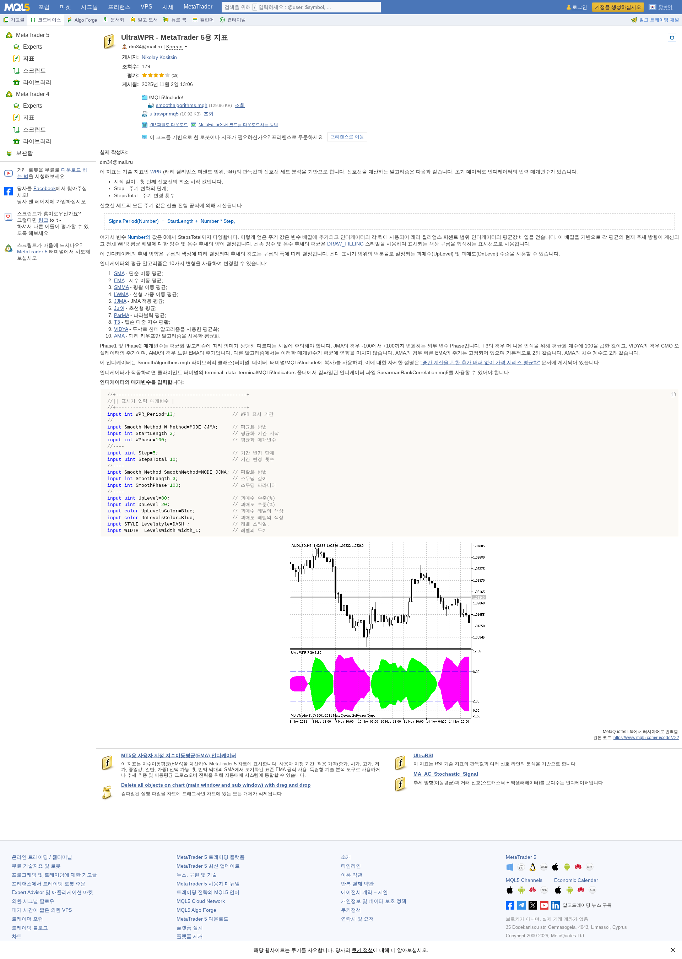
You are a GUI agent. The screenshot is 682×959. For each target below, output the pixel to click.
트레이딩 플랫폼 (211, 857)
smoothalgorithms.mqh (181, 105)
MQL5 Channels (524, 880)
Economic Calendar (576, 880)
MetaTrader (198, 7)
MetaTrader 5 (32, 35)
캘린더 (207, 19)
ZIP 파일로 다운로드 (169, 124)
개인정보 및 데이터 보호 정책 (373, 901)
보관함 (24, 153)
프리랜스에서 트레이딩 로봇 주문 (49, 884)
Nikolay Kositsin (159, 57)
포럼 (44, 7)
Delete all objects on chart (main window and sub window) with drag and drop (216, 785)
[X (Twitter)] (533, 905)
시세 (168, 7)
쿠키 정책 (362, 950)
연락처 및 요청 (357, 919)
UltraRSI (423, 755)
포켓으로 (672, 37)
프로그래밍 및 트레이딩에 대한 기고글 (54, 875)
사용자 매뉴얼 (208, 884)
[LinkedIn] (555, 905)
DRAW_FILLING (345, 244)
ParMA (121, 315)
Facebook (44, 188)
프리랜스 (119, 7)
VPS (146, 7)
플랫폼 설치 (190, 928)
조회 (240, 105)
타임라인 (351, 866)
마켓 (65, 7)
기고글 (18, 19)
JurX (119, 308)
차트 (17, 936)
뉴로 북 (178, 19)
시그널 (89, 7)
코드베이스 (49, 19)
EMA (119, 280)
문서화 (117, 19)
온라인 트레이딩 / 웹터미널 (42, 857)
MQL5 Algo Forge (196, 910)
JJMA (120, 301)
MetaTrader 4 (32, 94)
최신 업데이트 (208, 866)
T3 (117, 322)
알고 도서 (148, 19)
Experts (32, 47)
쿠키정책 (351, 910)
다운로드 (202, 919)
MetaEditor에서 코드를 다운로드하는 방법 (238, 124)
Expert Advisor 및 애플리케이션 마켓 (52, 892)
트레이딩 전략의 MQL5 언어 (208, 892)
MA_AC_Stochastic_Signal (445, 774)
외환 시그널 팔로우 (33, 901)
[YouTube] (544, 905)
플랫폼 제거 (190, 936)
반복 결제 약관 (357, 884)
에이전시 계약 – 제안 (364, 892)
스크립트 (34, 71)
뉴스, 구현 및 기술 (197, 875)
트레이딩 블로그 (30, 928)
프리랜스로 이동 (347, 136)
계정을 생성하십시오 (618, 7)
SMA (119, 273)
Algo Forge (86, 20)
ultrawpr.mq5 (164, 114)
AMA (119, 336)
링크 (43, 220)
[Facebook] (510, 905)
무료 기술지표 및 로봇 (36, 866)
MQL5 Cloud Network (201, 901)
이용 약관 (351, 875)
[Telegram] (521, 905)
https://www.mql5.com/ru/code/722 (646, 737)
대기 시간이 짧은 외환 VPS (42, 910)
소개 (346, 857)
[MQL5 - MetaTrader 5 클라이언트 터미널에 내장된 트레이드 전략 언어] (17, 7)
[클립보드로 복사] (673, 395)
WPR (156, 171)
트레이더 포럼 (27, 919)
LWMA (121, 294)
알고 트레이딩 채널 (659, 19)
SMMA (121, 287)
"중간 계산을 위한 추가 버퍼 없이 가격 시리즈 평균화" (480, 362)
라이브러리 (37, 82)
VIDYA (121, 329)
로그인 (579, 7)
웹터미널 (236, 19)
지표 (28, 58)
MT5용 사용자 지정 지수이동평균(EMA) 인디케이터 (178, 755)
